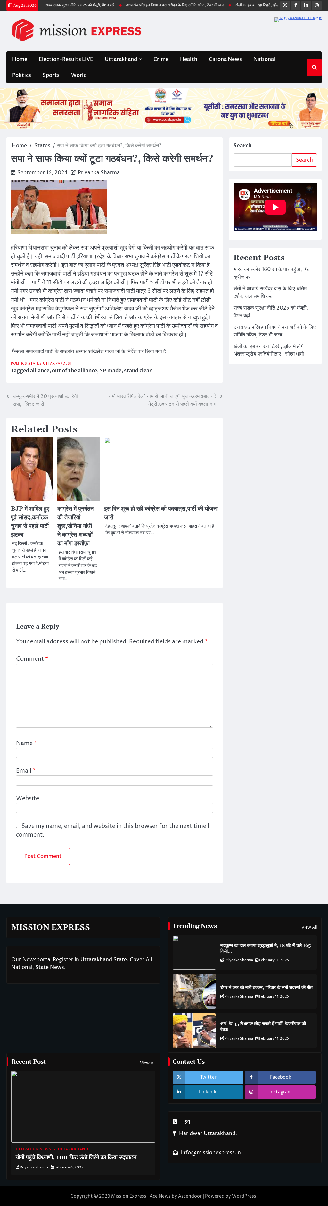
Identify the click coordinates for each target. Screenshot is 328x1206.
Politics (21, 75)
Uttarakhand (121, 59)
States (35, 363)
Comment (32, 659)
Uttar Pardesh (58, 363)
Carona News (225, 59)
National (264, 59)
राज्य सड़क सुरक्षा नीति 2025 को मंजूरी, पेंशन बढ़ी (65, 5)
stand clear (138, 370)
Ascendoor (190, 1196)
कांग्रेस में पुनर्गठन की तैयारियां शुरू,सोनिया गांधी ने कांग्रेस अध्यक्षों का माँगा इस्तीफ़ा (75, 526)
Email (26, 771)
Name (26, 743)
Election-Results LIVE (66, 59)
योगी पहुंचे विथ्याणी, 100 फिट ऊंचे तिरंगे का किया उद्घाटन (76, 1157)
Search (243, 145)
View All (309, 927)
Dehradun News (33, 1149)
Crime (160, 59)
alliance (39, 370)
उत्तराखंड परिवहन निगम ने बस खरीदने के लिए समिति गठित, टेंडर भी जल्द (160, 5)
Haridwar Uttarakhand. (208, 1133)
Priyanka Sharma (99, 172)
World (79, 75)
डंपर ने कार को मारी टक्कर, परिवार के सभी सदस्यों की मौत (266, 987)
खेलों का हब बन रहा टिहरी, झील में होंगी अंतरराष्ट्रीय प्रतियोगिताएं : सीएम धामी (274, 5)
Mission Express (128, 1196)
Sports (51, 75)
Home (19, 59)
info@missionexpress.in (211, 1152)
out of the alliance (74, 370)
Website (27, 798)
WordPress (244, 1196)
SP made (110, 370)
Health (188, 59)
